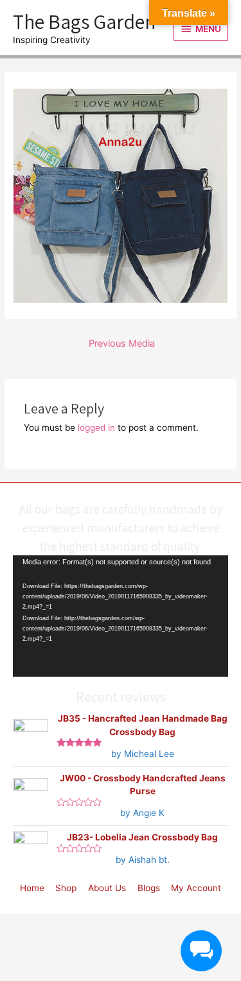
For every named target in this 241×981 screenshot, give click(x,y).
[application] (120, 615)
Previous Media (122, 343)
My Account (196, 888)
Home (32, 888)
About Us (107, 888)
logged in (96, 427)
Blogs (149, 888)
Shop (65, 888)
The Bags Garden (84, 21)
